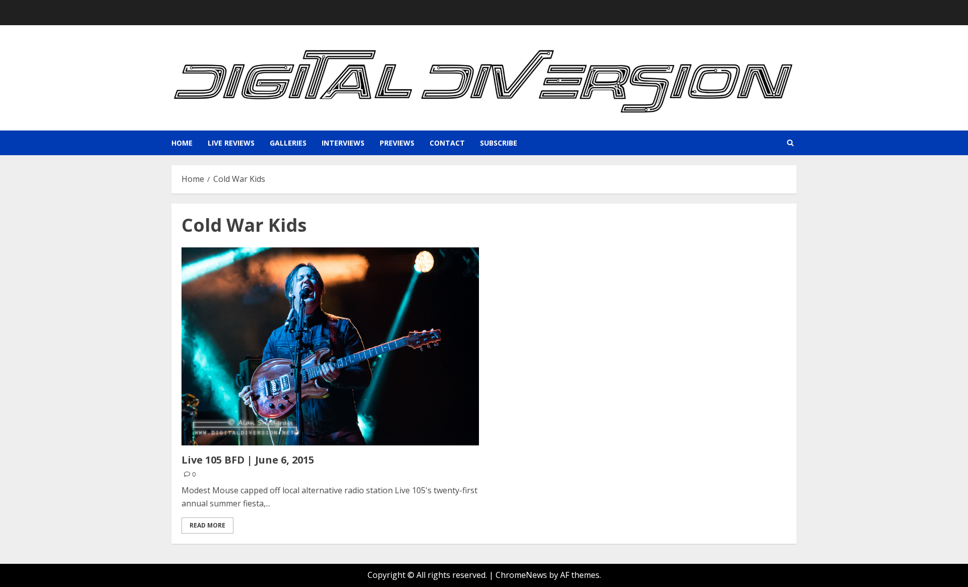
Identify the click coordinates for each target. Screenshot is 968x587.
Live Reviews (231, 143)
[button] (790, 143)
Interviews (343, 143)
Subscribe (498, 143)
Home (182, 143)
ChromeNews (521, 574)
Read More (207, 525)
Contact (447, 143)
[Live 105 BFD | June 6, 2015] (330, 346)
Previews (397, 143)
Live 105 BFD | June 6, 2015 (248, 460)
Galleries (288, 143)
